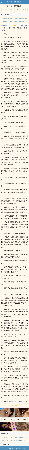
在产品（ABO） (6, 437)
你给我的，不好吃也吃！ (14, 2)
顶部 (23, 448)
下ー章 (24, 10)
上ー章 (4, 10)
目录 (11, 10)
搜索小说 (17, 448)
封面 (18, 10)
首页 (5, 448)
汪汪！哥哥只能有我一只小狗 (17, 437)
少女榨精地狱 (5, 21)
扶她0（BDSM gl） (15, 440)
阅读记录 (11, 448)
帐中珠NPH (22, 440)
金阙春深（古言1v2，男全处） (18, 21)
